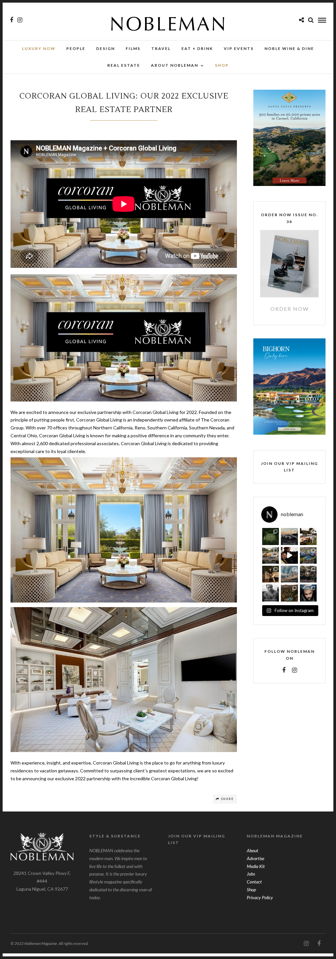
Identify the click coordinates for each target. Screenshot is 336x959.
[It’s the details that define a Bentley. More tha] (308, 574)
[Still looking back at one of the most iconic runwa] (289, 574)
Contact (254, 881)
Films (133, 48)
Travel (161, 48)
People (75, 48)
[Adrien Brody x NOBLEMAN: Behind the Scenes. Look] (289, 555)
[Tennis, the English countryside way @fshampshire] (270, 536)
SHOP (222, 65)
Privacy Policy (260, 897)
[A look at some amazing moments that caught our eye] (308, 536)
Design (105, 48)
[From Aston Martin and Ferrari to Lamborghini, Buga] (289, 536)
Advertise (255, 858)
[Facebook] (283, 670)
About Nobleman (174, 65)
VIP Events (239, 48)
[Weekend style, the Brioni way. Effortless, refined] (270, 574)
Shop (251, 889)
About (252, 850)
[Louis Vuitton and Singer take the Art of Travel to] (270, 555)
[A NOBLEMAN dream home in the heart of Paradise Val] (308, 555)
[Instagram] (19, 20)
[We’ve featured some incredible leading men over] (270, 592)
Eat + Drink (197, 48)
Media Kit (256, 866)
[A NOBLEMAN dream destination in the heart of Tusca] (289, 592)
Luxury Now (38, 48)
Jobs (251, 874)
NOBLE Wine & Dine (289, 48)
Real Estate (123, 65)
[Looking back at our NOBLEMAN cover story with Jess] (308, 592)
